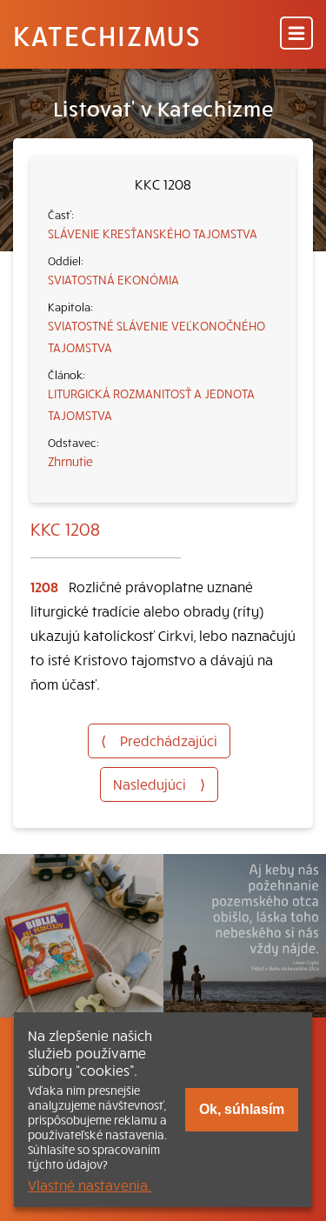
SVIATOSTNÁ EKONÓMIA (113, 279)
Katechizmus (107, 34)
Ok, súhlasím (241, 1109)
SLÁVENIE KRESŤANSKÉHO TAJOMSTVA (152, 233)
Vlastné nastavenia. (89, 1184)
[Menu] (296, 34)
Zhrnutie (70, 461)
